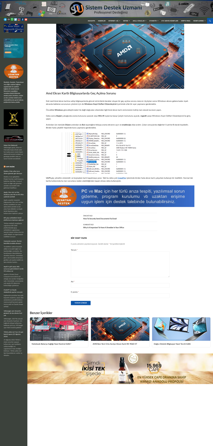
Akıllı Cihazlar (139, 21)
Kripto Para (185, 21)
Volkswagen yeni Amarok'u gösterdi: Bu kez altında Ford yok (13, 313)
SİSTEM (125, 21)
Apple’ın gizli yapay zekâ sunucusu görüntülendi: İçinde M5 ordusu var (13, 269)
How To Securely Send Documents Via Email (100, 217)
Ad (73, 282)
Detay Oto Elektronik (10, 145)
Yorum (74, 250)
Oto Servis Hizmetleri (169, 21)
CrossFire (122, 178)
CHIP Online (10, 166)
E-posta (75, 292)
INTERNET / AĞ (113, 21)
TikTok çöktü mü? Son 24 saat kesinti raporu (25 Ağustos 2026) (13, 334)
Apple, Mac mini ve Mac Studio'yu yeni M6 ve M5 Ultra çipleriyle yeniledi (14, 194)
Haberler (102, 21)
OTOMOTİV (153, 21)
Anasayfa (91, 21)
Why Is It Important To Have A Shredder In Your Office (103, 226)
